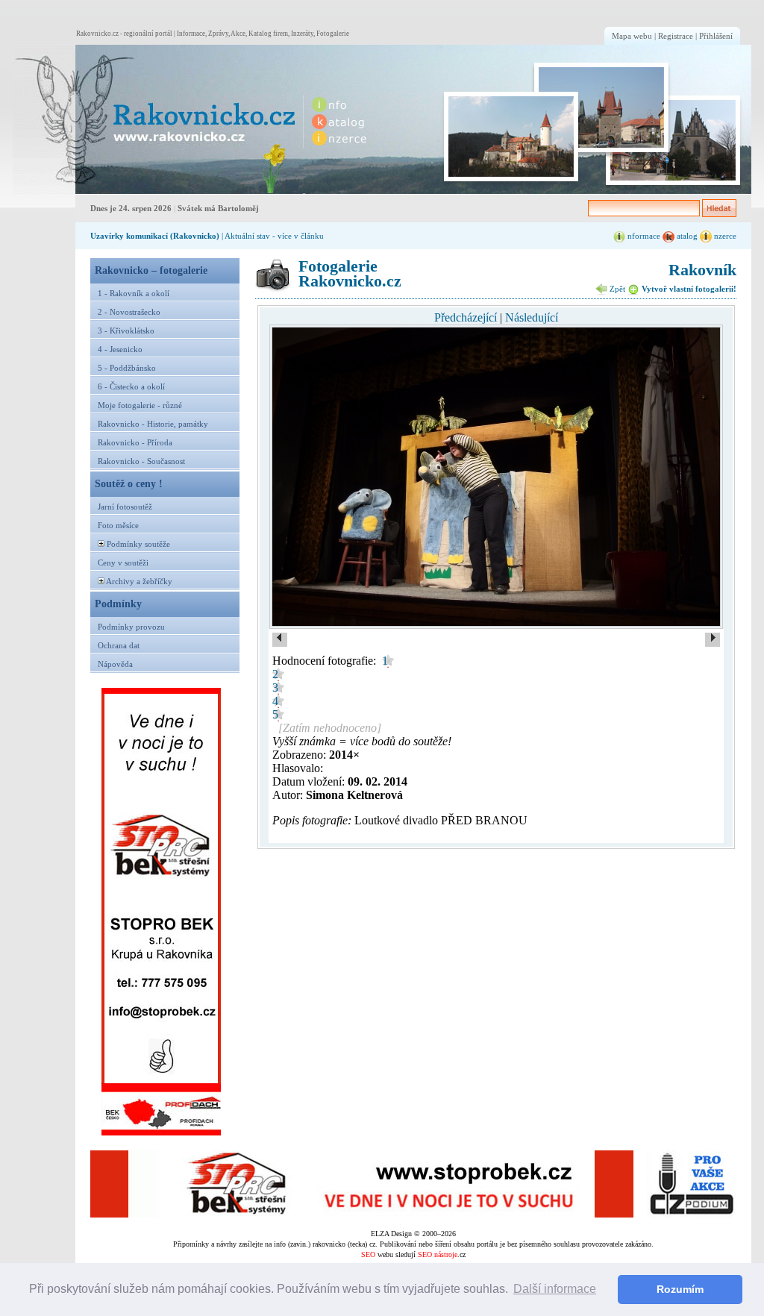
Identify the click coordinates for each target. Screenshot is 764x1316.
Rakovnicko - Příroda (135, 442)
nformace (642, 235)
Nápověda (115, 663)
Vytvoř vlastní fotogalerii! (687, 288)
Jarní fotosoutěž (125, 506)
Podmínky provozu (131, 626)
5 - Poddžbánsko (127, 367)
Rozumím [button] (680, 1289)
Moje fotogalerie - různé (140, 405)
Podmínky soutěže (138, 543)
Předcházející (465, 317)
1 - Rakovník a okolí (133, 293)
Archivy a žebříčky (139, 581)
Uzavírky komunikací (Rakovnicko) (154, 235)
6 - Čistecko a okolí (131, 386)
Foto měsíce (118, 525)
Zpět (616, 288)
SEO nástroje (437, 1254)
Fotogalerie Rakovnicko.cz (349, 273)
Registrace (675, 35)
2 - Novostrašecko (129, 311)
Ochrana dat (119, 645)
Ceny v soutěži (123, 562)
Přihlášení (716, 35)
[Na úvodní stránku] (155, 120)
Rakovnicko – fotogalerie (151, 270)
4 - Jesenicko (120, 349)
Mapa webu (632, 35)
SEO (368, 1254)
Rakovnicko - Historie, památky (153, 423)
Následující (531, 317)
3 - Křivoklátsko (126, 330)
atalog (686, 235)
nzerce (724, 235)
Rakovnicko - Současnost (141, 461)
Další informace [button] (554, 1288)
